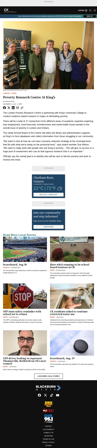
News (14, 93)
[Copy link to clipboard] (21, 107)
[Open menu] (94, 10)
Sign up (90, 16)
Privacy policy (48, 442)
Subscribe (48, 227)
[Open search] (90, 10)
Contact (48, 426)
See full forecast (48, 194)
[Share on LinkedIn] (13, 107)
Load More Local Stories (49, 376)
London (6, 93)
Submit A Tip (48, 433)
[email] (17, 107)
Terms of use (48, 439)
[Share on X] (8, 107)
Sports (6, 267)
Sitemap (48, 445)
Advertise (48, 436)
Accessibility (48, 429)
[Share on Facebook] (4, 107)
